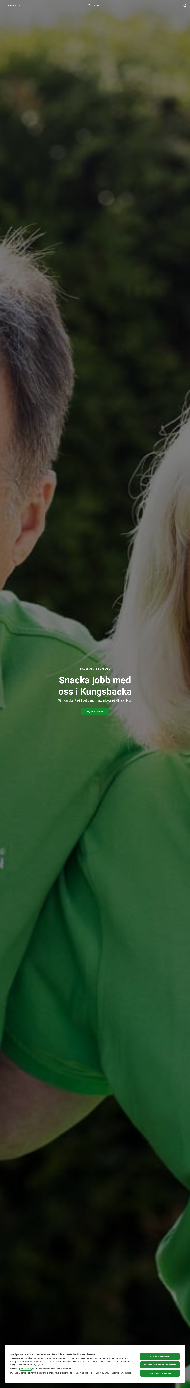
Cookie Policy (26, 1369)
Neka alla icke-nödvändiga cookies (160, 1365)
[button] (184, 5)
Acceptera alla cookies (159, 1356)
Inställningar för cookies (160, 1373)
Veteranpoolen (95, 5)
